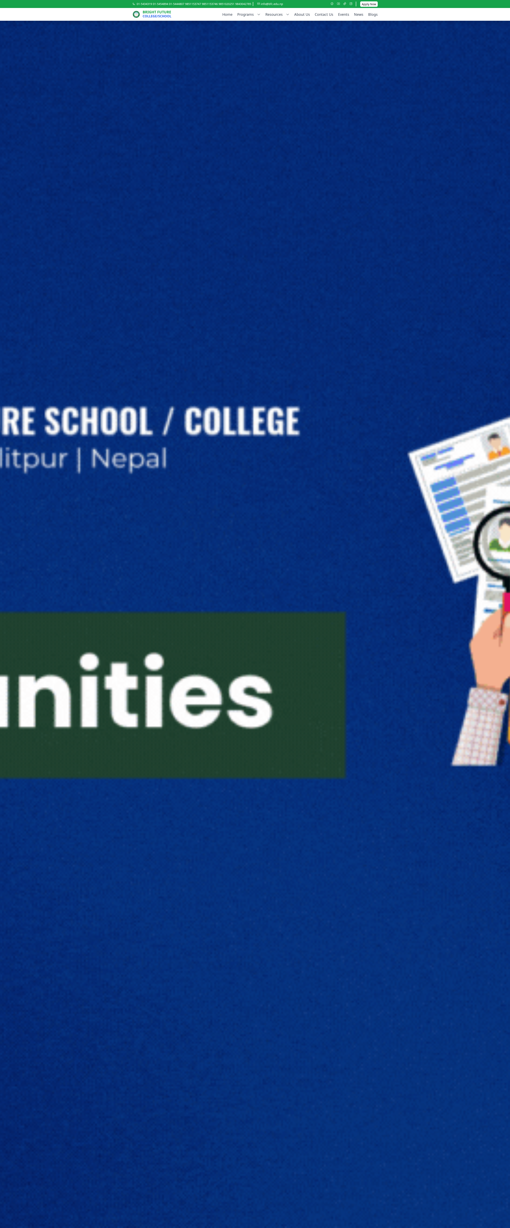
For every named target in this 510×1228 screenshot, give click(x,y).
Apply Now (369, 4)
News (358, 14)
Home (227, 14)
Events (343, 14)
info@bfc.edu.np (271, 4)
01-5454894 (161, 4)
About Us (302, 14)
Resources (274, 14)
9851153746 (210, 4)
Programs (245, 14)
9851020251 (227, 4)
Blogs (373, 14)
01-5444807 (177, 4)
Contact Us (324, 14)
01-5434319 (145, 4)
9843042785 (243, 4)
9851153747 (193, 4)
